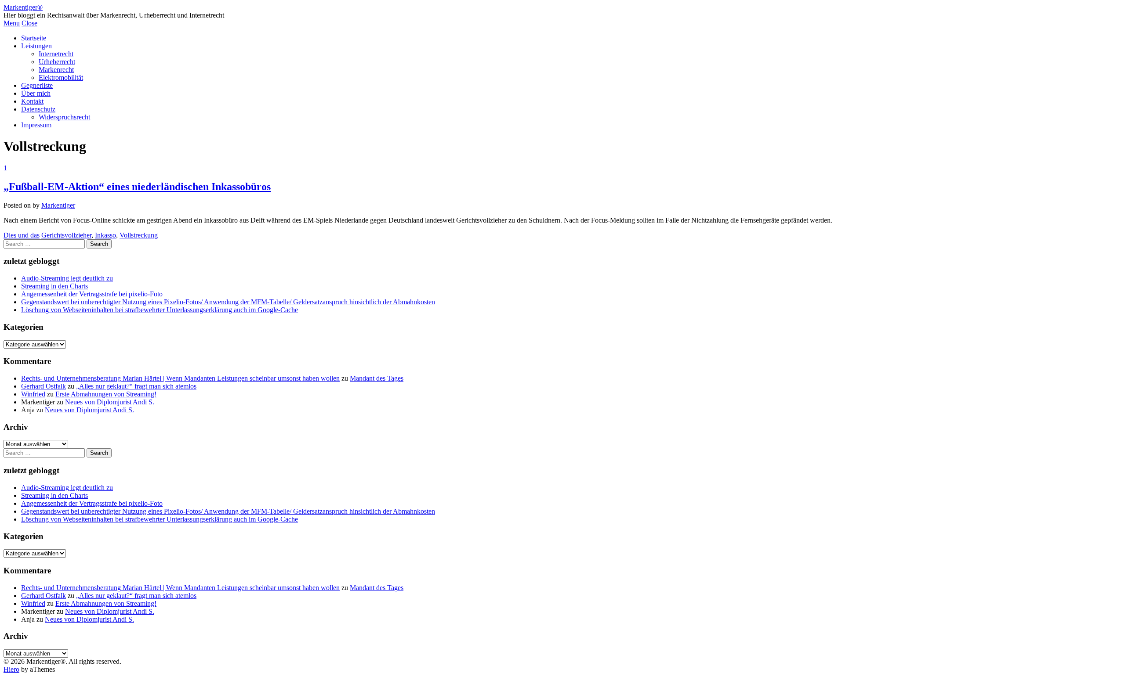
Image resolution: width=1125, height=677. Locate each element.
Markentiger (58, 205)
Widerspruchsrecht (64, 117)
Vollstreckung (139, 235)
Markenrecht (56, 69)
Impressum (36, 125)
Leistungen (36, 46)
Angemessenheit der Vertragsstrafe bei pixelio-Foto (92, 294)
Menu (12, 23)
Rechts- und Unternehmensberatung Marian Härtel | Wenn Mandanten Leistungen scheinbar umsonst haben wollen (180, 378)
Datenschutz (38, 109)
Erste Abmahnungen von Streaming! (105, 394)
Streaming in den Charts (54, 286)
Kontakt (32, 101)
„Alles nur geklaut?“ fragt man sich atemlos (136, 386)
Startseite (33, 38)
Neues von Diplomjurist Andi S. (109, 402)
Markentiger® (23, 7)
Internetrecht (56, 54)
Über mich (36, 93)
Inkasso (105, 235)
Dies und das (22, 235)
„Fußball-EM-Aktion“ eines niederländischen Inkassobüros (137, 186)
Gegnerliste (37, 85)
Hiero (11, 669)
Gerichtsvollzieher (66, 235)
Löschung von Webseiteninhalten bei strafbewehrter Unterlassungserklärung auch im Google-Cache (159, 309)
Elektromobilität (61, 77)
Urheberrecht (57, 61)
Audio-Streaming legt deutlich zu (67, 278)
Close (29, 23)
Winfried (33, 394)
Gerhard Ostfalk (43, 386)
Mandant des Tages (376, 378)
